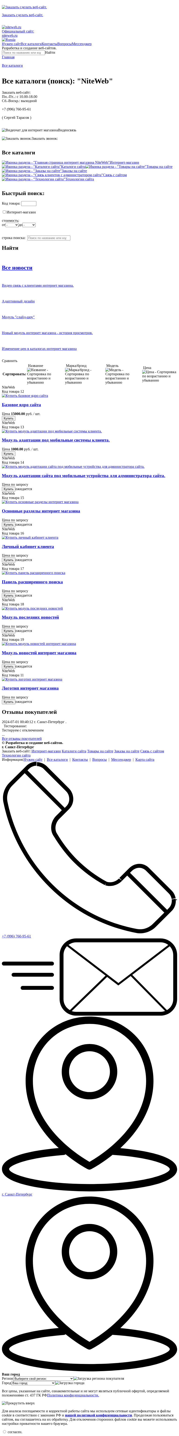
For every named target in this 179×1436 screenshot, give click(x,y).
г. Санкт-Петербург (17, 1194)
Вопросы (64, 44)
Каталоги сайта (73, 167)
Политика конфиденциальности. (73, 1395)
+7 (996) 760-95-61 (16, 109)
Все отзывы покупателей (22, 739)
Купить (9, 418)
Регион (7, 1378)
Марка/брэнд (75, 366)
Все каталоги (31, 44)
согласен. (14, 1432)
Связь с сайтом (115, 175)
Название (35, 366)
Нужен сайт (11, 44)
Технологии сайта (79, 179)
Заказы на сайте (74, 171)
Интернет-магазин (124, 162)
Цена (146, 368)
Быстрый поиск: (23, 193)
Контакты (49, 44)
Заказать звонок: (45, 138)
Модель (111, 366)
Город (6, 1383)
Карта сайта (144, 759)
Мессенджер (82, 44)
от (3, 225)
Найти (50, 52)
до (20, 225)
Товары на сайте (159, 167)
